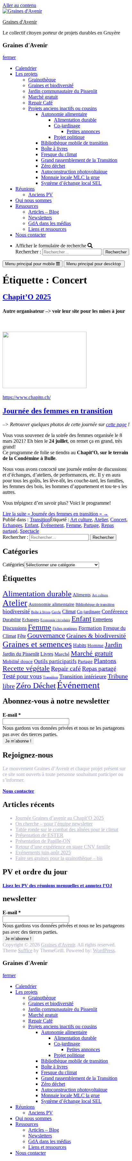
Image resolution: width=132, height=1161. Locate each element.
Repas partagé (99, 668)
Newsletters (40, 217)
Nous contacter (30, 234)
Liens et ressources (47, 229)
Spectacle (29, 531)
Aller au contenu (19, 5)
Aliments (82, 594)
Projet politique (69, 137)
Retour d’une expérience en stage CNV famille (62, 846)
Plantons (105, 661)
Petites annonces (83, 131)
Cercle (56, 612)
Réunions (25, 189)
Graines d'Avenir (20, 22)
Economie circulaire (55, 620)
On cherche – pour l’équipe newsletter (54, 823)
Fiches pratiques (65, 628)
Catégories (13, 564)
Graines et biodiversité (50, 85)
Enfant (31, 525)
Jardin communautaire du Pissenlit (62, 91)
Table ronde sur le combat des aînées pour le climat (66, 829)
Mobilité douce (18, 661)
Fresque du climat (59, 154)
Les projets (26, 74)
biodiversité (16, 611)
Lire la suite (55, 513)
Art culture (81, 519)
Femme (73, 525)
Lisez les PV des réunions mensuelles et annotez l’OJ (57, 885)
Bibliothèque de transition (95, 604)
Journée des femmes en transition (57, 411)
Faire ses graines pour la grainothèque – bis (59, 858)
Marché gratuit (43, 97)
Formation (90, 628)
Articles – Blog (43, 212)
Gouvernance (46, 635)
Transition (40, 519)
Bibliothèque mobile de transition (74, 143)
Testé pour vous (22, 676)
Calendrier (26, 68)
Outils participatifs (55, 661)
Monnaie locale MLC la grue (70, 177)
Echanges (12, 525)
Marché (62, 654)
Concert (118, 519)
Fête (21, 636)
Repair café (66, 668)
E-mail (12, 715)
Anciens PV (40, 194)
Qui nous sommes (33, 200)
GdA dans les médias (49, 223)
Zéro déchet (53, 166)
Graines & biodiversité (96, 635)
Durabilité (12, 619)
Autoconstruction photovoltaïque (74, 171)
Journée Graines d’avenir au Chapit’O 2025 (59, 818)
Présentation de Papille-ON (42, 841)
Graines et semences (37, 644)
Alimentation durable (75, 120)
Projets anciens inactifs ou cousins (62, 108)
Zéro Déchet (36, 685)
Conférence (115, 611)
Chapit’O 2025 (27, 297)
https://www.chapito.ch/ (27, 397)
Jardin (113, 645)
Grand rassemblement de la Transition (79, 160)
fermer (9, 57)
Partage (91, 525)
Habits (79, 645)
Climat (69, 611)
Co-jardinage (67, 125)
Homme (95, 645)
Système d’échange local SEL (71, 183)
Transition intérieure (82, 676)
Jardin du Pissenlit (21, 654)
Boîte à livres (54, 148)
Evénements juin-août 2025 (43, 852)
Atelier (101, 519)
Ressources (26, 206)
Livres (46, 654)
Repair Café (40, 102)
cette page (116, 424)
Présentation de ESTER (39, 835)
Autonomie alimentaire (64, 114)
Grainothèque (42, 79)
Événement (52, 525)
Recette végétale (26, 668)
